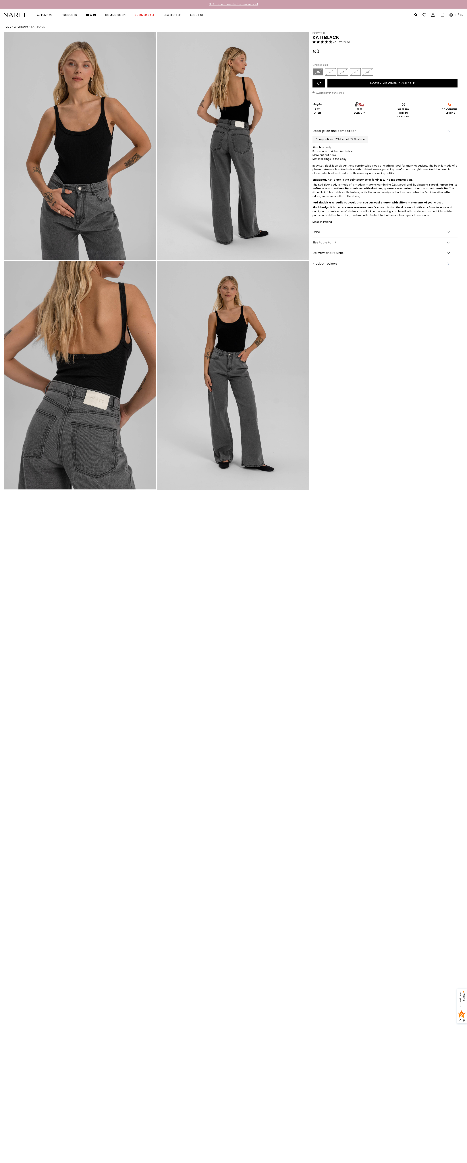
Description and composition (334, 131)
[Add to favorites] (318, 83)
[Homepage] (15, 15)
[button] (416, 15)
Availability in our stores (330, 93)
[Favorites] (424, 15)
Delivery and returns (328, 253)
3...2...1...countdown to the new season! (233, 4)
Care (316, 232)
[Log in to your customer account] (433, 15)
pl (455, 15)
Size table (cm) (324, 242)
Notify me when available (392, 83)
